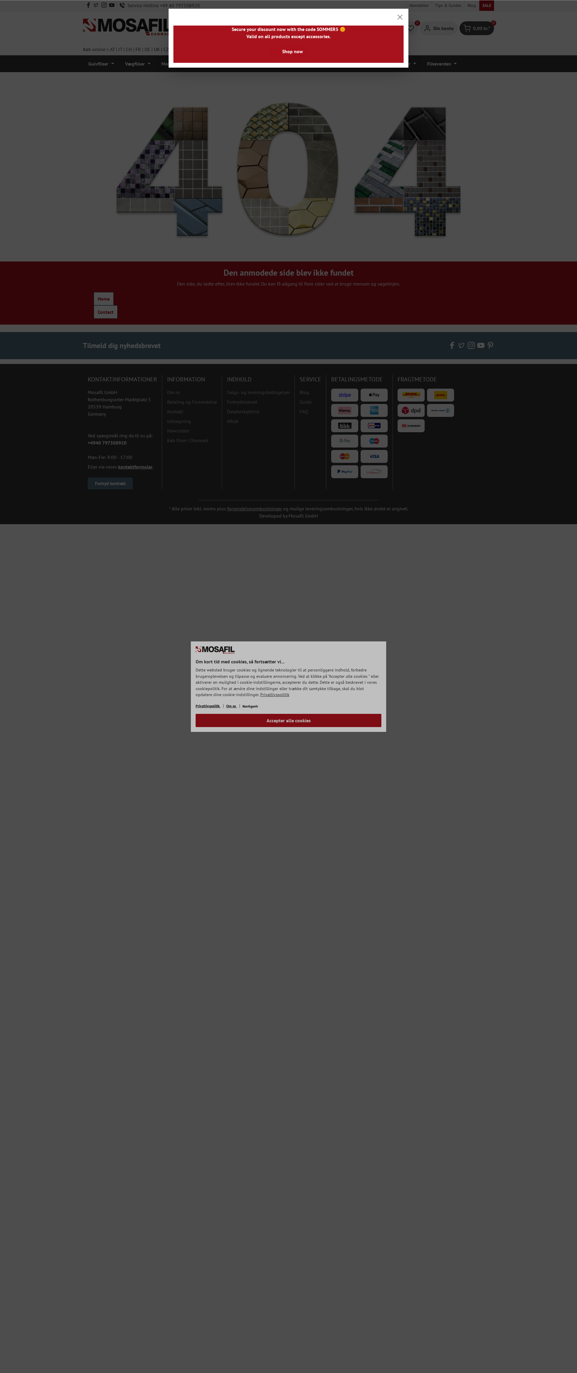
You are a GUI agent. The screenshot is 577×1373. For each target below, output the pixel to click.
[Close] (400, 17)
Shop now (292, 51)
